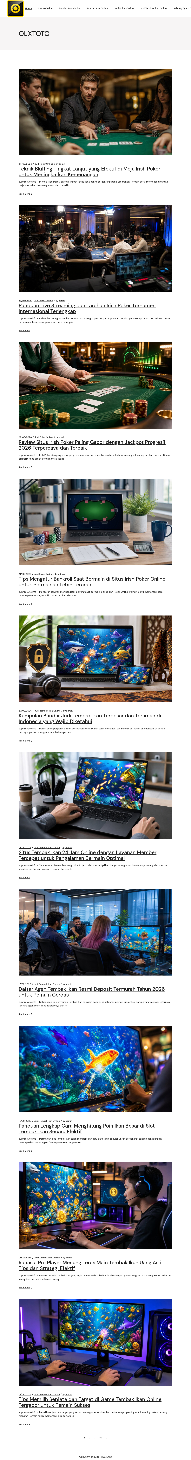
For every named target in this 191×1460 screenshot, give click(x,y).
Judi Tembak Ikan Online (47, 710)
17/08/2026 (25, 984)
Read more (24, 193)
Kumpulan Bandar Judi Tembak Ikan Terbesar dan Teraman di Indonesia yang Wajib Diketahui (90, 718)
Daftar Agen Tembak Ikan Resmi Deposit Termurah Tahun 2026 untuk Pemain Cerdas (92, 992)
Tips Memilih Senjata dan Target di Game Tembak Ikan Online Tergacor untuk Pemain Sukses (90, 1402)
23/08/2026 (25, 300)
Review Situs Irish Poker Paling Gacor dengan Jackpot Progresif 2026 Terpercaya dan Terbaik (92, 445)
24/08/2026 (25, 164)
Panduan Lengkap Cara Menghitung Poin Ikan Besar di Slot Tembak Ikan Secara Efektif (87, 1129)
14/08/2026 (25, 1257)
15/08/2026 (25, 1121)
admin (60, 164)
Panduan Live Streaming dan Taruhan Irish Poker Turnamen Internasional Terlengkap (87, 308)
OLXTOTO (106, 1456)
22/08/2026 (25, 437)
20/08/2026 (25, 710)
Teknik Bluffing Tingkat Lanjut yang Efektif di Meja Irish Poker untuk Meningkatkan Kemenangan (89, 171)
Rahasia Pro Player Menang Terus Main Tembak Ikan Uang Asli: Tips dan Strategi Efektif (90, 1265)
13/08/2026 (25, 1394)
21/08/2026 (25, 574)
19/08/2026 (25, 847)
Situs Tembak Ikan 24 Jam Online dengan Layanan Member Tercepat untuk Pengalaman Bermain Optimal (87, 855)
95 (100, 1437)
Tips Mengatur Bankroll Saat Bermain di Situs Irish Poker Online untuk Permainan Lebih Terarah (92, 582)
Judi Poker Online (44, 164)
